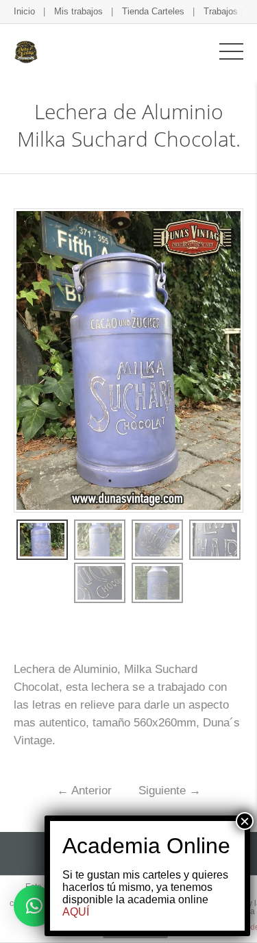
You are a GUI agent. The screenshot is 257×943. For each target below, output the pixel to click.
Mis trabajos (78, 11)
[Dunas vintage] (26, 51)
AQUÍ (75, 912)
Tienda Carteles (153, 11)
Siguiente (169, 790)
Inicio (24, 11)
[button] (34, 906)
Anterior (84, 790)
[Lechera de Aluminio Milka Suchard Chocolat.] (42, 539)
